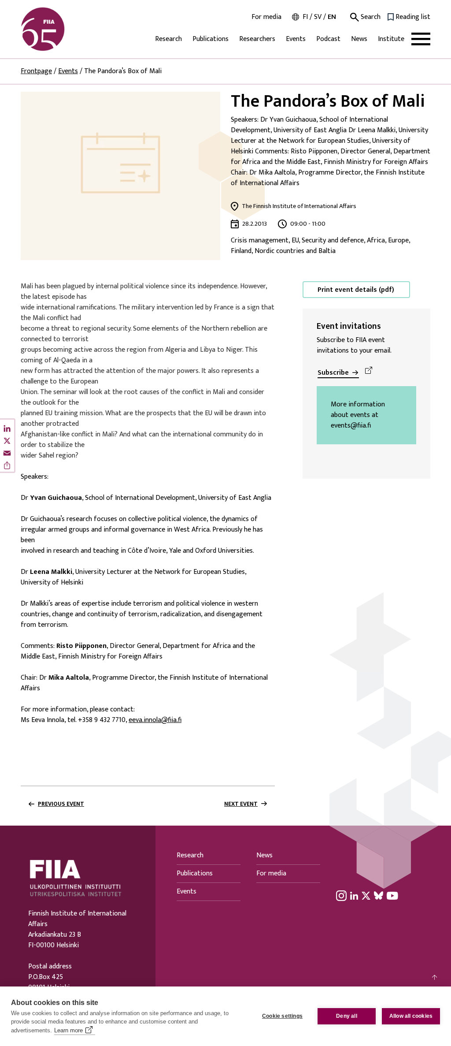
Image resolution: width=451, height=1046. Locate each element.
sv (318, 17)
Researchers (257, 39)
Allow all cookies (411, 1016)
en (332, 17)
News (359, 39)
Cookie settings (282, 1016)
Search (370, 17)
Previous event (61, 804)
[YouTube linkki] (392, 895)
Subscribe (333, 373)
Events (296, 39)
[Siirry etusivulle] (63, 29)
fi (305, 17)
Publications (210, 39)
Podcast (328, 39)
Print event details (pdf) (356, 290)
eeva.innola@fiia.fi (155, 720)
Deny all (346, 1016)
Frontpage (36, 71)
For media (266, 17)
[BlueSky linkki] (378, 895)
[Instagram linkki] (341, 895)
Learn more (68, 1030)
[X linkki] (366, 895)
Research (168, 39)
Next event (241, 804)
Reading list (413, 17)
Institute (391, 39)
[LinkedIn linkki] (354, 895)
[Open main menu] (420, 39)
